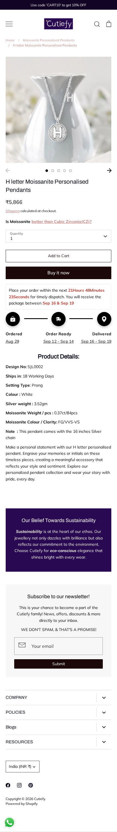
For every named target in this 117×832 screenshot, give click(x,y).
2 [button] (52, 170)
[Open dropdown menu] (103, 697)
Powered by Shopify (21, 803)
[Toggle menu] (9, 24)
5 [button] (70, 170)
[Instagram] (19, 785)
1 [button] (46, 170)
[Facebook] (8, 785)
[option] (58, 110)
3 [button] (58, 170)
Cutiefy (39, 799)
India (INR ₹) (20, 766)
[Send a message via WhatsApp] (9, 822)
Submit (58, 663)
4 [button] (64, 170)
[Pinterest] (30, 785)
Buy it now (58, 272)
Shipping (13, 211)
